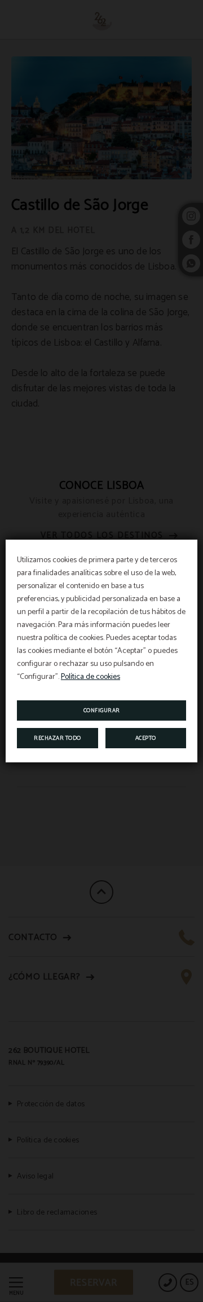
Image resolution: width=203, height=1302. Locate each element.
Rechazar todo (57, 738)
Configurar (101, 710)
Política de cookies (90, 676)
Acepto (145, 738)
